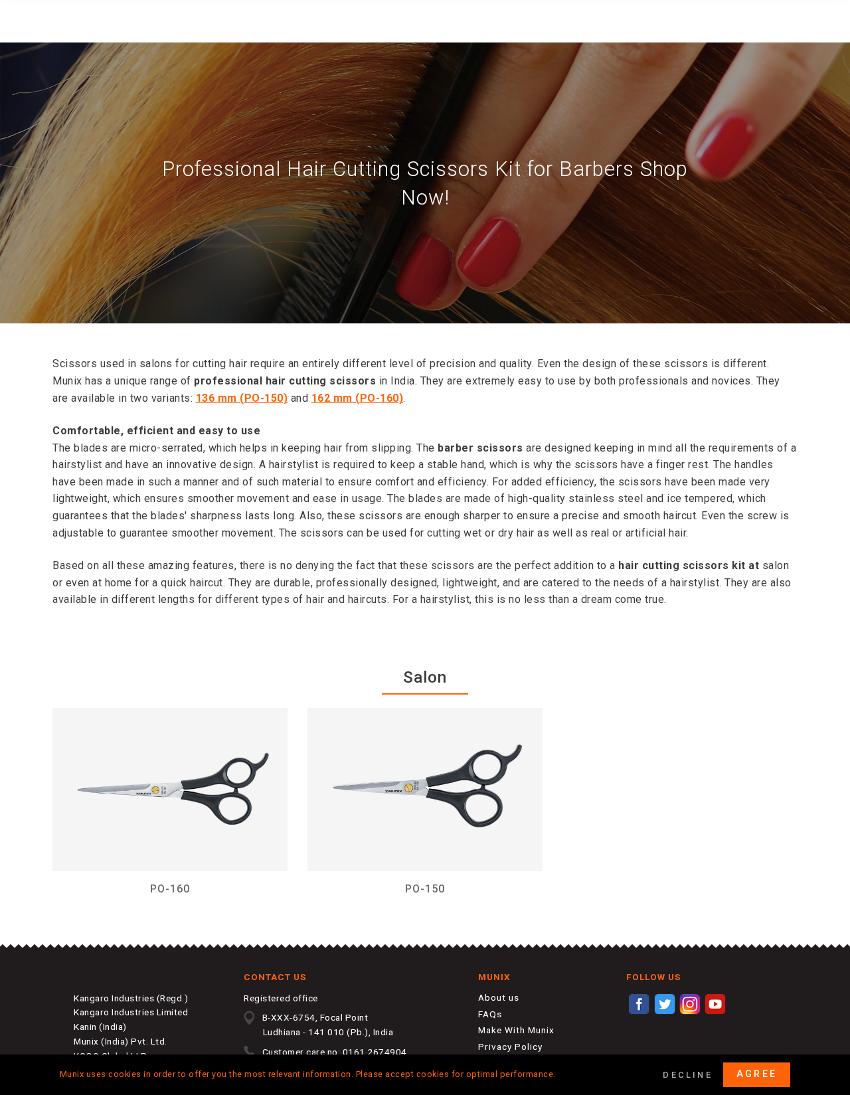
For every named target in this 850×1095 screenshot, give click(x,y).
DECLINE (687, 1075)
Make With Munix (516, 1030)
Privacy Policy (510, 1046)
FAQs (490, 1014)
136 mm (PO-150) (242, 398)
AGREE (756, 1074)
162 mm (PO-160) (357, 398)
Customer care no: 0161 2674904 (334, 1052)
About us (498, 997)
